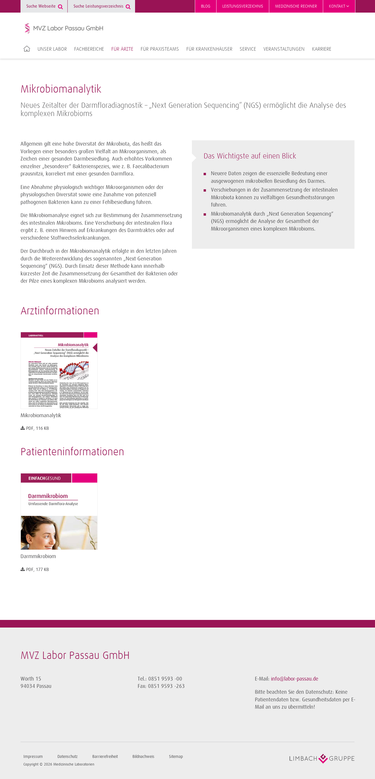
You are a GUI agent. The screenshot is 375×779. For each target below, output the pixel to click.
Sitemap (176, 756)
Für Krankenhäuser (209, 49)
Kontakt (337, 6)
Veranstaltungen (284, 49)
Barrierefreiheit (105, 756)
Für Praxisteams (160, 49)
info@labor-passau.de (294, 679)
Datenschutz (67, 756)
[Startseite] (64, 28)
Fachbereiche (89, 49)
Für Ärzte (122, 49)
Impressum (33, 756)
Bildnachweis (143, 756)
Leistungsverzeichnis (242, 6)
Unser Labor (52, 49)
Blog (205, 6)
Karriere (321, 49)
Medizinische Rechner (296, 6)
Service (248, 49)
